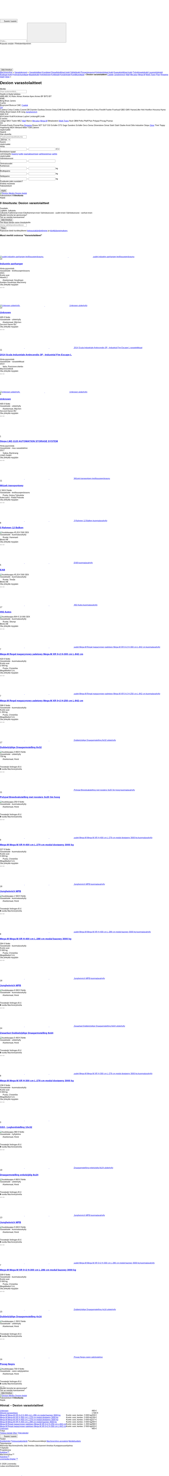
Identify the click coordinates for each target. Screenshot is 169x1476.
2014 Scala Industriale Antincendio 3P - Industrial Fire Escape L (36, 354)
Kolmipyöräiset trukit (104, 72)
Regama (164, 75)
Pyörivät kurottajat (20, 75)
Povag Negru (7, 1364)
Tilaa (3, 228)
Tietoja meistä (6, 1433)
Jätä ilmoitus (6, 220)
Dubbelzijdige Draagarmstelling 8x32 (21, 747)
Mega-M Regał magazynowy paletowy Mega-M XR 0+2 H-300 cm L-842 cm (41, 654)
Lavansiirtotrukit (156, 72)
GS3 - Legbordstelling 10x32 (16, 1127)
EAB (2, 569)
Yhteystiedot (22, 1433)
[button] (84, 56)
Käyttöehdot (5, 1441)
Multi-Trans (151, 75)
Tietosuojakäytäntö (19, 1441)
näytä (3, 191)
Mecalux (134, 75)
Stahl (2, 77)
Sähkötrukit (75, 72)
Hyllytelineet (45, 75)
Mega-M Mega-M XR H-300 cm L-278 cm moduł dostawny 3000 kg (37, 1080)
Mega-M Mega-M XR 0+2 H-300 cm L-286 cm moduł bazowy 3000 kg (38, 1270)
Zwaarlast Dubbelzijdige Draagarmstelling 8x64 (26, 1033)
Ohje (15, 1433)
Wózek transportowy (11, 485)
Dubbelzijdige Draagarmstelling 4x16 (21, 1316)
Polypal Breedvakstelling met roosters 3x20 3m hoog (30, 797)
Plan (158, 75)
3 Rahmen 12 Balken (11, 527)
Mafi (128, 75)
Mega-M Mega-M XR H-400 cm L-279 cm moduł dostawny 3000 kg (37, 844)
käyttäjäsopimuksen (58, 231)
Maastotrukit (34, 75)
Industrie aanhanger (11, 263)
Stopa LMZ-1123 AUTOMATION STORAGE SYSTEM (29, 441)
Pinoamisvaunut (88, 72)
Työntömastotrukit (140, 72)
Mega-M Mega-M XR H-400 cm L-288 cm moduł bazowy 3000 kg (35, 938)
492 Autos (5, 612)
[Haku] (46, 33)
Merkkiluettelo (75, 1441)
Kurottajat (46, 72)
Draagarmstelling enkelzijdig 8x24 (19, 1174)
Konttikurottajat (77, 75)
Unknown (5, 312)
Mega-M (141, 75)
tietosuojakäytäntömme (37, 231)
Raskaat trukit (6, 75)
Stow (7, 77)
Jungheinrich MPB (10, 891)
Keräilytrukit (65, 75)
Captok (110, 75)
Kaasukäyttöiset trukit (123, 72)
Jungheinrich (119, 75)
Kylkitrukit (55, 75)
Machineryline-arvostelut (57, 1441)
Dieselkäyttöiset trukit (60, 72)
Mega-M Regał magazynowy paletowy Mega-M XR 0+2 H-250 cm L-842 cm (41, 700)
